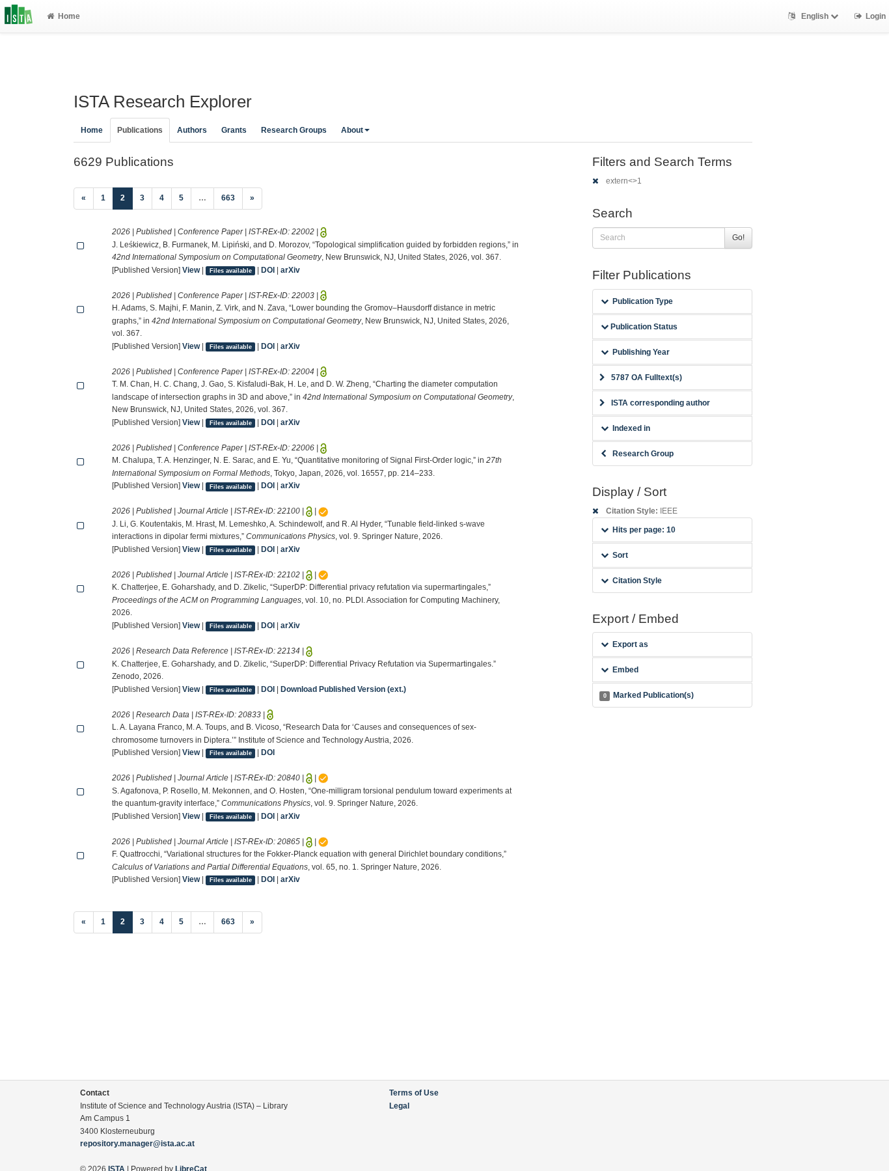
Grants (234, 130)
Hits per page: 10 (644, 529)
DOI (268, 270)
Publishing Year (641, 352)
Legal (399, 1105)
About (352, 130)
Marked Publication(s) (648, 695)
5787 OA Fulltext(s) (646, 377)
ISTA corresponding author (660, 402)
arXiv (290, 270)
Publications (140, 130)
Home (69, 16)
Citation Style (637, 580)
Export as (630, 644)
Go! (738, 237)
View (191, 270)
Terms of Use (414, 1092)
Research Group (643, 453)
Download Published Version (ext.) (343, 689)
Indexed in (631, 428)
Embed (625, 669)
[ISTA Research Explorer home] (18, 16)
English (814, 16)
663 (228, 197)
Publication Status (643, 326)
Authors (192, 130)
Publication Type (642, 301)
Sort (620, 555)
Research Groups (294, 130)
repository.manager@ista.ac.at (137, 1143)
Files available (231, 271)
